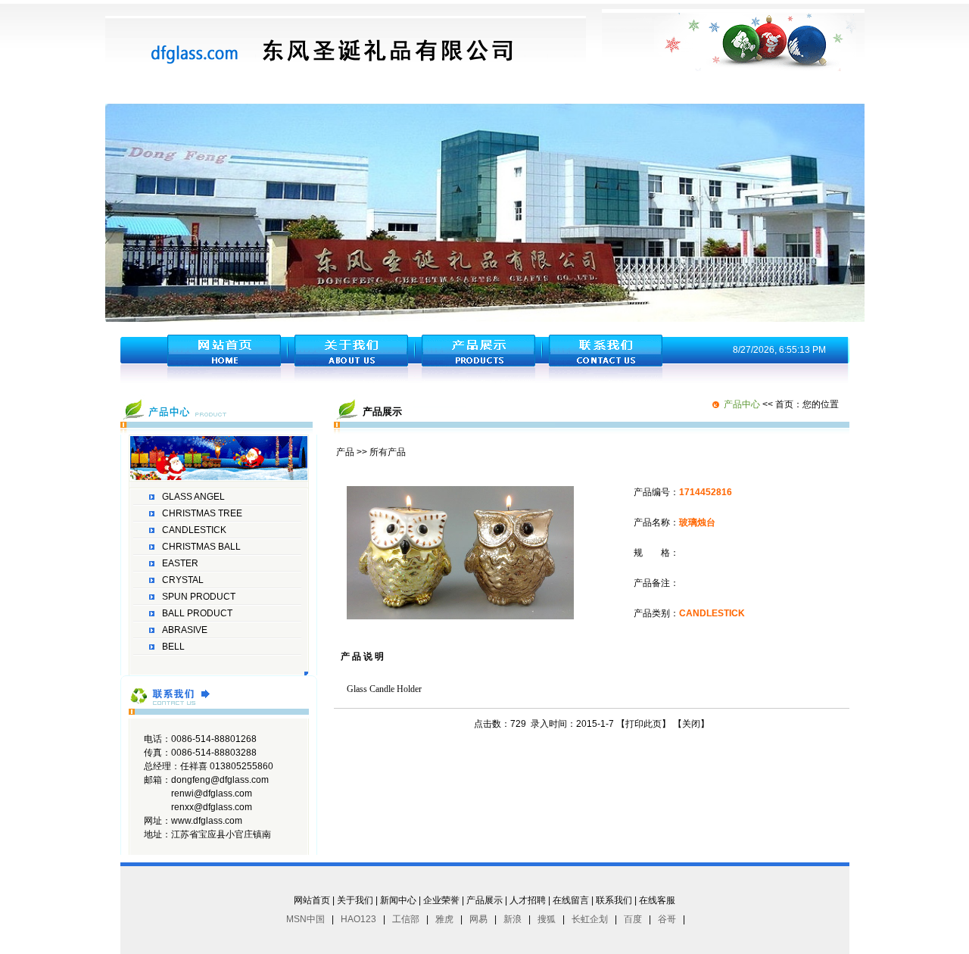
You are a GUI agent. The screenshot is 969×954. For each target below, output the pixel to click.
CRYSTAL (183, 580)
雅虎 (444, 919)
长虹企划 (590, 919)
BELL (173, 646)
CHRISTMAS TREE (202, 513)
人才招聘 (527, 900)
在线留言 (571, 900)
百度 (633, 919)
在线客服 (657, 900)
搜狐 (546, 919)
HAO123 (358, 919)
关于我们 (355, 900)
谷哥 (667, 919)
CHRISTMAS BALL (201, 546)
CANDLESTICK (194, 530)
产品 (345, 452)
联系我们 (614, 900)
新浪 (512, 919)
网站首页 (312, 900)
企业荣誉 (441, 900)
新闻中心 (398, 900)
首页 (784, 404)
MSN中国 (305, 919)
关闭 (691, 724)
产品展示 (484, 900)
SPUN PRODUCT (198, 596)
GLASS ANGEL (193, 496)
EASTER (180, 563)
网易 (478, 919)
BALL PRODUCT (197, 613)
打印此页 (643, 724)
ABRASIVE (184, 630)
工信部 (405, 919)
